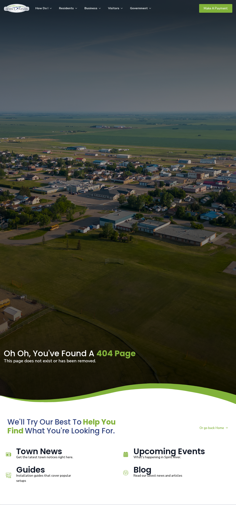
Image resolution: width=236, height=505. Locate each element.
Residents (66, 8)
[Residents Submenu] (77, 8)
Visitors (113, 8)
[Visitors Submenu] (122, 8)
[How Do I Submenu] (51, 8)
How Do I (41, 8)
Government (139, 8)
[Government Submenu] (151, 8)
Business (90, 8)
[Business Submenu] (100, 8)
